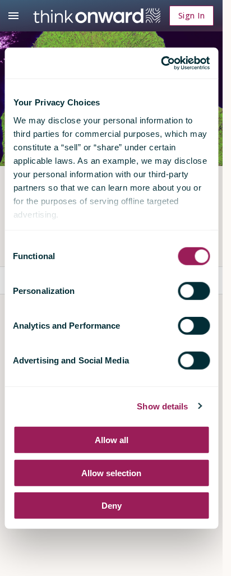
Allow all (111, 440)
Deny (111, 505)
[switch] (194, 291)
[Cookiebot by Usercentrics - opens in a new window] (161, 63)
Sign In (191, 15)
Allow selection (111, 472)
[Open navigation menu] (13, 15)
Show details (162, 406)
